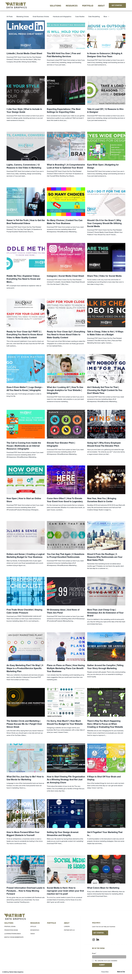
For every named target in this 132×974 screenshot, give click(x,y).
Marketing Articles (22, 16)
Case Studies (79, 16)
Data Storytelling (94, 16)
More (105, 16)
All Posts (10, 16)
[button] (54, 6)
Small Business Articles (41, 16)
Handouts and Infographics (62, 16)
